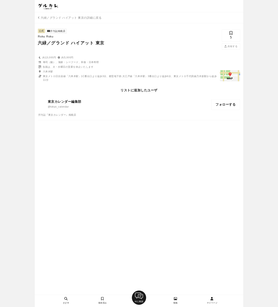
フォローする (226, 104)
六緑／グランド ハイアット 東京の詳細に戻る (71, 17)
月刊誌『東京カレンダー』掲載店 (57, 114)
